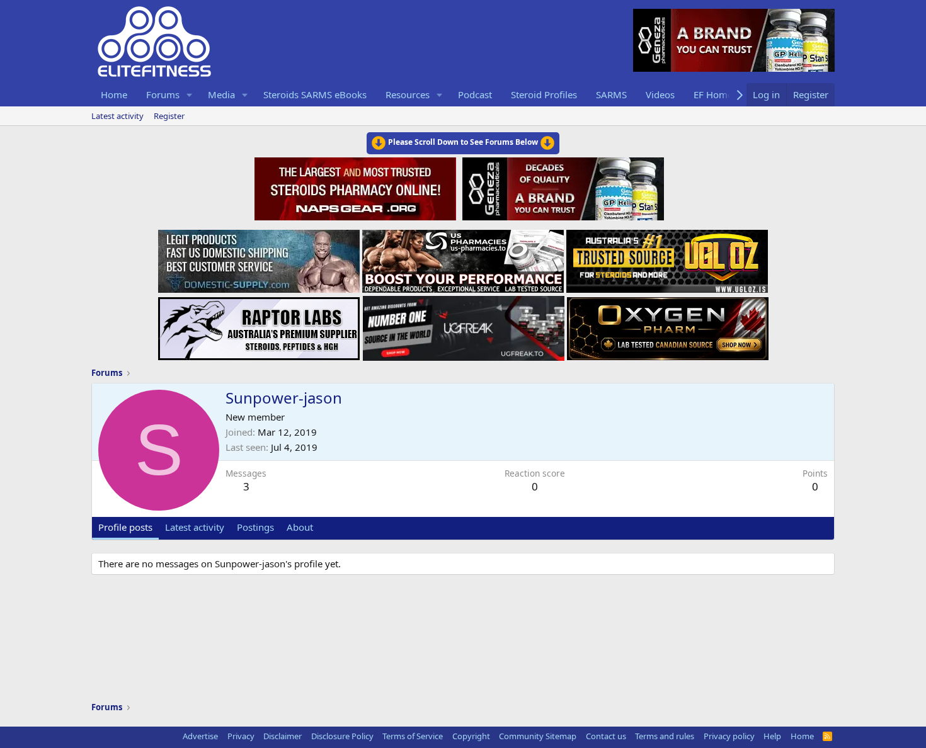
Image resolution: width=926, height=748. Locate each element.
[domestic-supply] (259, 257)
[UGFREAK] (463, 325)
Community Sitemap (537, 736)
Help (772, 736)
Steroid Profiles (544, 94)
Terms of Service (412, 736)
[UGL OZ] (667, 257)
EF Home (713, 94)
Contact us (606, 736)
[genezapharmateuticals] (561, 187)
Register (169, 116)
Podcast (475, 94)
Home (114, 94)
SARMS (611, 94)
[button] (189, 94)
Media (221, 94)
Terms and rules (664, 736)
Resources (408, 94)
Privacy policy (729, 736)
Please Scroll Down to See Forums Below (463, 142)
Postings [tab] (255, 527)
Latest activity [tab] (194, 527)
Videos (660, 94)
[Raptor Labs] (259, 325)
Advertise (200, 736)
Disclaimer (282, 736)
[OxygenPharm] (668, 325)
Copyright (471, 736)
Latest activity (117, 116)
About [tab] (300, 527)
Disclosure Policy (342, 736)
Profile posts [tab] (125, 527)
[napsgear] (356, 187)
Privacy (240, 736)
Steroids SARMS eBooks (315, 94)
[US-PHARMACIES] (463, 257)
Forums (163, 94)
